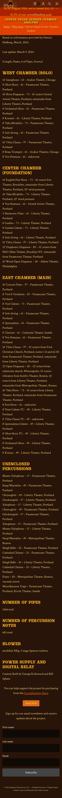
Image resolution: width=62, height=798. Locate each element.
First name (8, 727)
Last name (7, 741)
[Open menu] (57, 3)
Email (5, 756)
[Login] (43, 3)
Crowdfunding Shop (36, 693)
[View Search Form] (49, 4)
